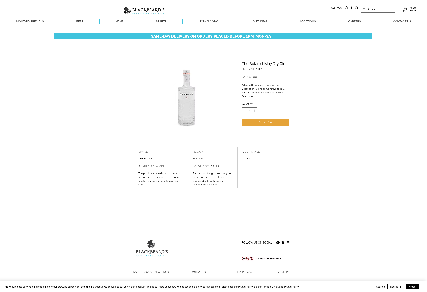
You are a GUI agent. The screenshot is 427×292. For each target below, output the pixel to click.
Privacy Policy (291, 286)
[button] (404, 10)
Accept (412, 286)
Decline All (395, 286)
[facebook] (351, 7)
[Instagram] (288, 242)
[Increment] (254, 111)
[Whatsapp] (346, 7)
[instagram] (356, 7)
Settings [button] (380, 286)
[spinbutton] (249, 111)
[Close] (423, 286)
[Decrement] (244, 111)
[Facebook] (283, 242)
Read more (247, 96)
